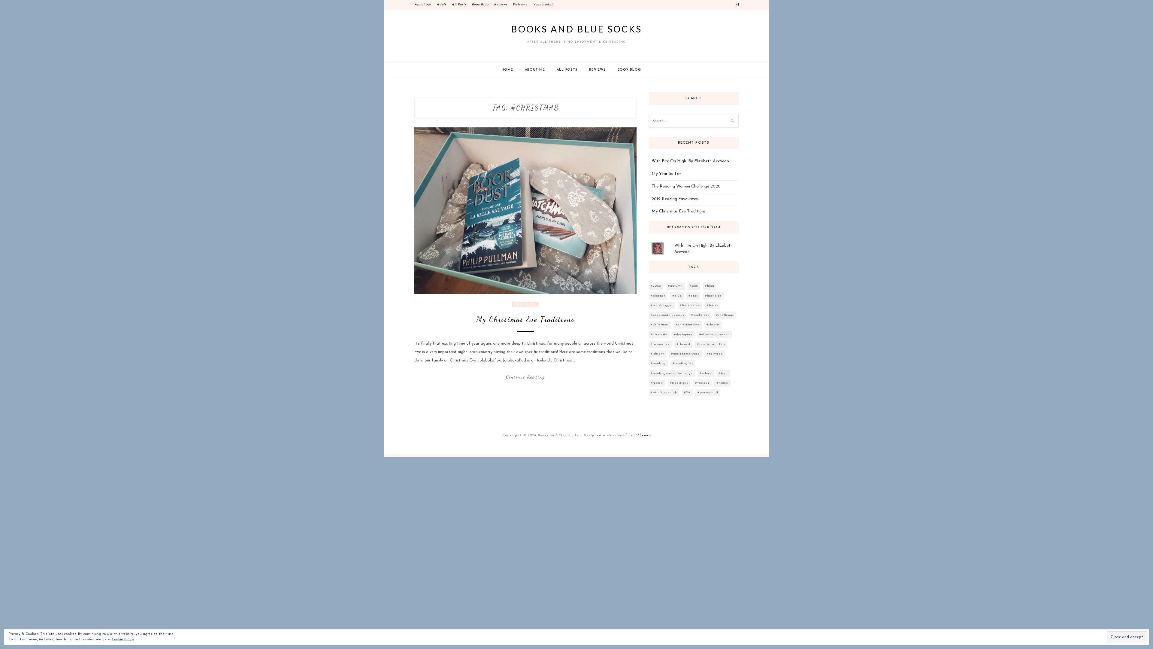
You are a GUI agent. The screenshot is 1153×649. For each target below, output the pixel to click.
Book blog (629, 70)
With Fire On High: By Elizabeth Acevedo (690, 161)
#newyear (714, 353)
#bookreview (690, 305)
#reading (658, 363)
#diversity (659, 334)
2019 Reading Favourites (675, 199)
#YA (687, 392)
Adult (441, 4)
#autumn (675, 286)
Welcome (520, 4)
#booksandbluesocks (667, 315)
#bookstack (700, 315)
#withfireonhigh (664, 392)
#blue (677, 295)
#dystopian (683, 334)
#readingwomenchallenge (672, 373)
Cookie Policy (123, 639)
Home (507, 70)
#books (712, 305)
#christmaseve (688, 324)
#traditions (679, 383)
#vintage (702, 383)
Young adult (543, 4)
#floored (683, 344)
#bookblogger (662, 305)
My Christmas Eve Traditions (525, 319)
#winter (722, 383)
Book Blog (480, 4)
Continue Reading (525, 376)
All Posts (459, 4)
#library (657, 353)
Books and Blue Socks (576, 28)
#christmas (660, 324)
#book (693, 295)
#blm (694, 286)
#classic (713, 324)
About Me (422, 4)
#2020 (656, 286)
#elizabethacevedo (714, 334)
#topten (657, 383)
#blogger (658, 295)
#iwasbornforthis (711, 344)
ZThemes (642, 435)
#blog (709, 286)
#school (706, 373)
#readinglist (683, 363)
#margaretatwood (685, 353)
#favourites (660, 344)
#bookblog (713, 295)
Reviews (500, 4)
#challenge (725, 315)
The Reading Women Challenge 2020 (686, 186)
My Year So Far (666, 174)
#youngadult (708, 392)
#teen (723, 373)
